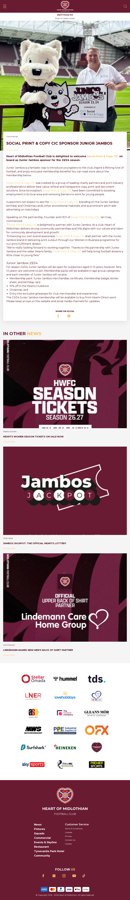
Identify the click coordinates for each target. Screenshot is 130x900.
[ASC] (33, 713)
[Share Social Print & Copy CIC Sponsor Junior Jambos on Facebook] (60, 316)
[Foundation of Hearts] (96, 747)
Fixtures (39, 829)
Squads (39, 833)
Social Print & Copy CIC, (85, 217)
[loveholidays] (65, 696)
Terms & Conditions (74, 828)
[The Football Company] (65, 713)
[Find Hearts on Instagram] (65, 875)
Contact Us (70, 840)
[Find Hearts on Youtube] (75, 875)
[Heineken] (65, 747)
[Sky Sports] (33, 764)
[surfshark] (33, 747)
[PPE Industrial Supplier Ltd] (65, 730)
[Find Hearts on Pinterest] (85, 875)
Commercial (42, 837)
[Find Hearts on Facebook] (45, 875)
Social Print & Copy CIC (102, 156)
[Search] (125, 6)
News (38, 824)
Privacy (68, 836)
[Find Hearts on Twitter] (55, 875)
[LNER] (33, 696)
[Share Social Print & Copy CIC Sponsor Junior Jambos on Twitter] (70, 316)
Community (42, 855)
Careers (68, 844)
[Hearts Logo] (65, 6)
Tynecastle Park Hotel (49, 851)
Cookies (68, 832)
